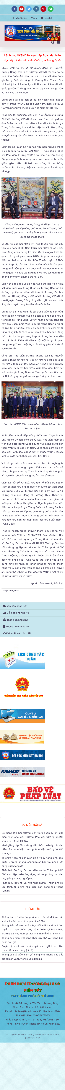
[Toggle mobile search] (52, 42)
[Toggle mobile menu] (58, 42)
